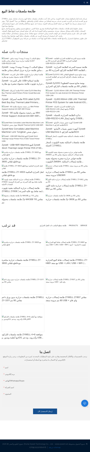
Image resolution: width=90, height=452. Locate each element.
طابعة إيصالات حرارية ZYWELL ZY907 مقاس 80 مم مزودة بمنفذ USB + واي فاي (66, 299)
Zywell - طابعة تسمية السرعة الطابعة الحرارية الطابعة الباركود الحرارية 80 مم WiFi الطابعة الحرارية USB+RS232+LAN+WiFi (66, 69)
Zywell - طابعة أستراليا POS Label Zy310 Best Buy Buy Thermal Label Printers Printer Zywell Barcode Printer (20, 101)
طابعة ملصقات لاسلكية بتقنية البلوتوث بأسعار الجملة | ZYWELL (65, 144)
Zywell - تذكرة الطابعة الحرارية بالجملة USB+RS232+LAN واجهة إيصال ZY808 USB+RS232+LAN (64, 117)
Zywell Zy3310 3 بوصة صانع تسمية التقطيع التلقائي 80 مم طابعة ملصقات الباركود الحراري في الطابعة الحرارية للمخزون (66, 85)
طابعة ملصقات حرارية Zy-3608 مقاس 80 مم (66, 199)
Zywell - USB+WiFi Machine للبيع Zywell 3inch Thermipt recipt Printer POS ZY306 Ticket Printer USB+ (22, 147)
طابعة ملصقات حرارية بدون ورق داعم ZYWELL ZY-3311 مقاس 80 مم (23, 299)
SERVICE (83, 225)
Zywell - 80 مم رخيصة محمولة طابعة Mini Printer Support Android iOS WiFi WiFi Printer (21, 114)
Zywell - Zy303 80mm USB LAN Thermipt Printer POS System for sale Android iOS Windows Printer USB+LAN (66, 101)
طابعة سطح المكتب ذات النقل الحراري (53, 225)
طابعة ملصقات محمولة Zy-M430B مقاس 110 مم (22, 201)
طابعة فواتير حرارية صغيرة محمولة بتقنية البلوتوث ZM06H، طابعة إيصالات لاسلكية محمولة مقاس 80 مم (64, 160)
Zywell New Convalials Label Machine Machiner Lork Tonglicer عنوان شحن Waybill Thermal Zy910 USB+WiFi (20, 131)
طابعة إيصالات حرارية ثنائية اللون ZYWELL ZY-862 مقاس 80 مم (66, 187)
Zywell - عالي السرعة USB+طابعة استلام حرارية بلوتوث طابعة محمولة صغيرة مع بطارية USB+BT (22, 82)
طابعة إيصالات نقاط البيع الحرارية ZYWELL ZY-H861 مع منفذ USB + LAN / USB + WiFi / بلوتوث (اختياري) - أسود (67, 262)
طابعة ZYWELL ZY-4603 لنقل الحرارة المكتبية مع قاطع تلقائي (23, 173)
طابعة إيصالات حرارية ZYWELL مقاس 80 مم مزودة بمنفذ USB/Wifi (66, 173)
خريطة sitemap (54, 447)
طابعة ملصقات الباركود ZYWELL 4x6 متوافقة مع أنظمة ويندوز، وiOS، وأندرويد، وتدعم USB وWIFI (22, 336)
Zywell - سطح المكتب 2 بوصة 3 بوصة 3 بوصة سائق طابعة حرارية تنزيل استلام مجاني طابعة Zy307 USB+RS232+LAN (22, 69)
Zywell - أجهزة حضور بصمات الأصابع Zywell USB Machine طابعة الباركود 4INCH (65, 130)
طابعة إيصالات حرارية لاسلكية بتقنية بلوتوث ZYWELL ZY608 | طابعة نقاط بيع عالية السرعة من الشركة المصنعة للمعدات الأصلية (23, 190)
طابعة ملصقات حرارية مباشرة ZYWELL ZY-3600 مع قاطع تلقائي (21, 160)
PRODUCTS (73, 225)
